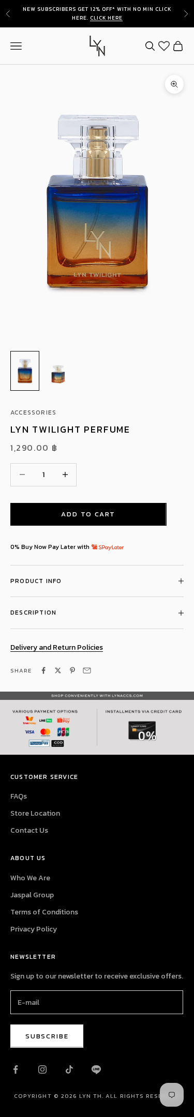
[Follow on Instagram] (42, 1069)
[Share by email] (87, 670)
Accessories (33, 412)
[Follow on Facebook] (15, 1069)
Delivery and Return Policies (56, 647)
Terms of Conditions (44, 912)
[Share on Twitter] (58, 670)
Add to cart (88, 514)
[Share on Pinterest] (72, 670)
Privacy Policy (33, 929)
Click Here (106, 18)
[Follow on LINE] (96, 1069)
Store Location (35, 813)
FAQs (18, 796)
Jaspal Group (32, 895)
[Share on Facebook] (43, 670)
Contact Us (29, 830)
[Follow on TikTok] (69, 1069)
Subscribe (46, 1036)
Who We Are (30, 878)
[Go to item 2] (57, 371)
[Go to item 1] (24, 371)
